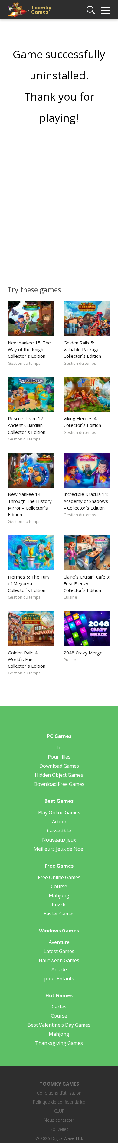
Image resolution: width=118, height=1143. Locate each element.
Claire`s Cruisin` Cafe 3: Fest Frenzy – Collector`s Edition (87, 583)
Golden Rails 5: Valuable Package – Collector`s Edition (83, 349)
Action (59, 821)
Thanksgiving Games (59, 1043)
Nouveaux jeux (59, 839)
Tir (59, 747)
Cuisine (70, 597)
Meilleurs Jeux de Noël (59, 849)
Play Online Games (59, 812)
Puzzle (70, 659)
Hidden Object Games (59, 775)
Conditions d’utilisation (59, 1093)
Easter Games (59, 913)
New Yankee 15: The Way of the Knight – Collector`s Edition (29, 349)
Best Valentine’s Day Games (59, 1025)
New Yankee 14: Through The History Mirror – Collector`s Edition (30, 504)
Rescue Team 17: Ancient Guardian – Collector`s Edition (27, 425)
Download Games (59, 766)
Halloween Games (59, 960)
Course (59, 886)
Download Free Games (59, 784)
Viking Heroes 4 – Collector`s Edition (82, 421)
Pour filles (59, 756)
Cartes (59, 1006)
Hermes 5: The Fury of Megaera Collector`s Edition (29, 583)
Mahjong (59, 895)
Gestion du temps (24, 363)
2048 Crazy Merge (83, 653)
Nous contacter (59, 1120)
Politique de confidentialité (59, 1102)
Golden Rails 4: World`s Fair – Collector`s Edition (26, 659)
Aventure (59, 942)
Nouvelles (59, 1129)
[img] (105, 10)
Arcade (59, 969)
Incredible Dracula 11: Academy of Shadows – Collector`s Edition (86, 500)
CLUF (59, 1111)
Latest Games (59, 951)
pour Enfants (59, 978)
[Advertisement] (59, 203)
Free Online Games (59, 877)
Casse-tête (59, 830)
